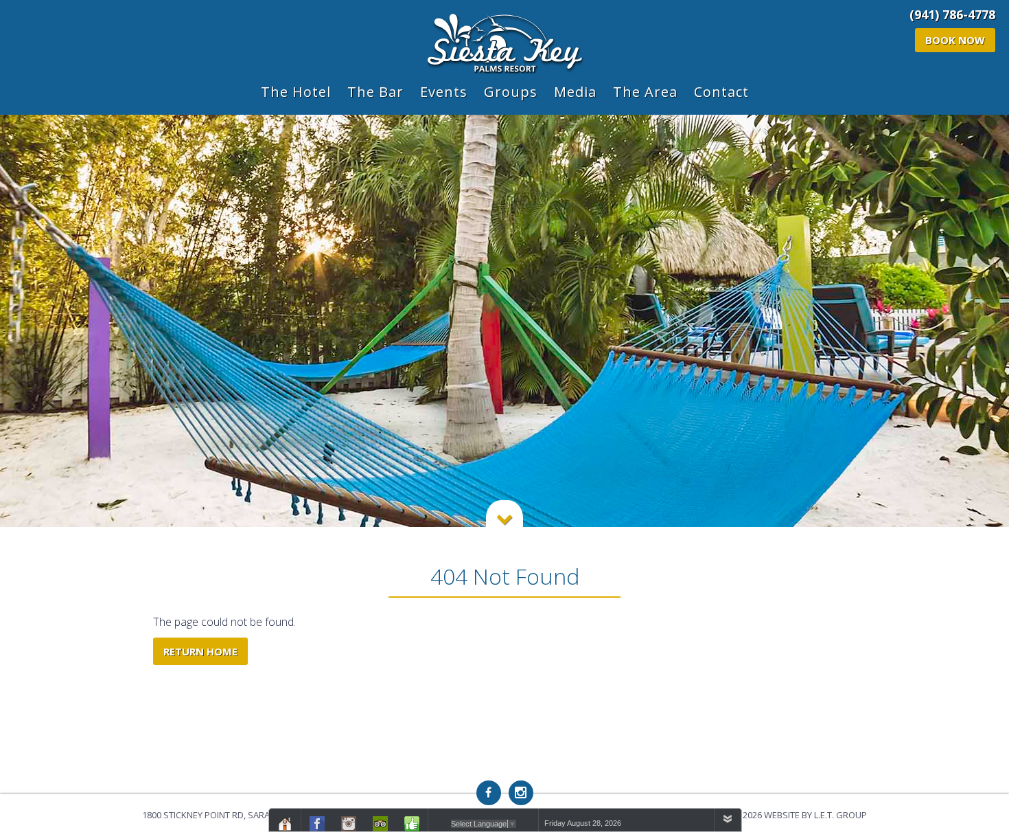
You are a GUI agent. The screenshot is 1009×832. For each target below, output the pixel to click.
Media (575, 91)
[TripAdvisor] (380, 822)
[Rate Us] (412, 822)
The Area (645, 91)
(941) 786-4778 (952, 14)
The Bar (375, 91)
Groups (510, 91)
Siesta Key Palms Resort (505, 45)
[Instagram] (521, 792)
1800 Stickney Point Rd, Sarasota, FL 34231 (236, 815)
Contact (721, 91)
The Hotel (296, 91)
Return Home (200, 651)
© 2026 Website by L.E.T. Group (799, 815)
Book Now (955, 40)
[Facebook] (488, 792)
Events (443, 91)
